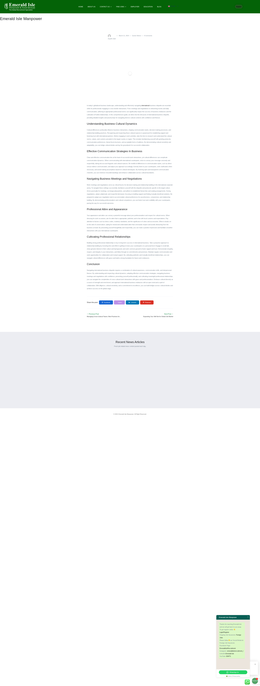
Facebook (106, 302)
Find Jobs (120, 7)
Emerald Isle (230, 653)
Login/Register (224, 632)
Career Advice (136, 35)
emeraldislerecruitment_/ (235, 651)
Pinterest (148, 302)
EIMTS (228, 656)
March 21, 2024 (124, 35)
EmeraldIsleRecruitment (228, 648)
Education (148, 7)
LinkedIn (133, 302)
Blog (159, 7)
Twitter (119, 302)
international (145, 105)
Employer (135, 7)
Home (80, 7)
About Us (91, 7)
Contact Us (105, 7)
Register (238, 6)
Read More (71, 395)
